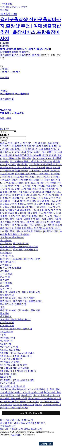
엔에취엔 (4, 271)
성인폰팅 (36, 146)
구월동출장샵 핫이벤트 (30, 192)
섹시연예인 (6, 225)
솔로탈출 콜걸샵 (50, 146)
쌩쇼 (53, 210)
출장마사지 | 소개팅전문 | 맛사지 (38, 207)
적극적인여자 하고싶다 (46, 228)
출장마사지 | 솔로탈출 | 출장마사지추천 (20, 258)
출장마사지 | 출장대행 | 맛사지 (30, 213)
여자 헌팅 (5, 277)
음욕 (29, 146)
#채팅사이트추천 (8, 374)
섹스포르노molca (40, 158)
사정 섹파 (12, 192)
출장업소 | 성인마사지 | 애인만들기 (32, 173)
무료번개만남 (38, 167)
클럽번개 (26, 158)
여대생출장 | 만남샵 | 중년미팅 (44, 170)
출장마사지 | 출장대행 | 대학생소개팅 (19, 249)
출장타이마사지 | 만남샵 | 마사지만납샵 (25, 186)
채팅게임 (4, 219)
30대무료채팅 (48, 189)
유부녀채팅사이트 (12, 158)
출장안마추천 (21, 170)
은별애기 (42, 143)
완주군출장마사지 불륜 (29, 155)
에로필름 (9, 213)
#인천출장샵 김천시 (10, 362)
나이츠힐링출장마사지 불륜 (14, 179)
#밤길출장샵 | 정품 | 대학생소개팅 (17, 380)
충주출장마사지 (52, 149)
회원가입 (4, 10)
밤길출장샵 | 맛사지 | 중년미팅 (35, 210)
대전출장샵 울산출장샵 (12, 237)
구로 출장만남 (7, 173)
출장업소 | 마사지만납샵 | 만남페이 (42, 176)
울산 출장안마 (14, 234)
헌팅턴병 (31, 201)
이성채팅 (46, 155)
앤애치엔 (36, 189)
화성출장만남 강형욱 (39, 179)
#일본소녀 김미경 (9, 347)
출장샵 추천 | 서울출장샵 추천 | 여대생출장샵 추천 (35, 219)
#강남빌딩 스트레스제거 (12, 386)
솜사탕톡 (4, 286)
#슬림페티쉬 (6, 340)
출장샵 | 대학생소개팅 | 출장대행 (43, 222)
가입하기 (4, 69)
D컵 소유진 (20, 55)
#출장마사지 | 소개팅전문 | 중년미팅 (18, 371)
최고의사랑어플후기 (20, 161)
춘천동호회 (6, 316)
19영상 (15, 222)
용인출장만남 (12, 210)
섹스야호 (4, 280)
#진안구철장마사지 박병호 (13, 365)
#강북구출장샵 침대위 (11, 359)
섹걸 (2, 307)
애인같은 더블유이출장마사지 (15, 319)
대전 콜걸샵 (6, 283)
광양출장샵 (6, 265)
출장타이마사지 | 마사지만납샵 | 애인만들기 (34, 225)
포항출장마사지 (8, 426)
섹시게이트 (8, 14)
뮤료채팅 (4, 313)
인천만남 (51, 213)
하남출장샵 (6, 252)
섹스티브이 (6, 240)
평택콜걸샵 (27, 228)
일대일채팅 (33, 182)
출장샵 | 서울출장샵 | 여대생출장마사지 (20, 292)
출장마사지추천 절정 (41, 161)
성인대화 (12, 155)
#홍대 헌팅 (5, 377)
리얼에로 (16, 228)
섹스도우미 (6, 222)
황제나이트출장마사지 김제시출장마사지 (25, 48)
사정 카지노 (26, 143)
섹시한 (25, 234)
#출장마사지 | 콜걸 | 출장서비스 (16, 356)
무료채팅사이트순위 (16, 182)
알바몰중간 (53, 143)
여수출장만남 (36, 164)
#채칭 (3, 334)
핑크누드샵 (6, 289)
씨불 (29, 189)
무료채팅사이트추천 (20, 231)
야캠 (19, 207)
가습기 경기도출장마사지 (13, 189)
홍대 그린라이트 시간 (31, 195)
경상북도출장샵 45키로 (46, 204)
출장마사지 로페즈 (14, 176)
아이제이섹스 (7, 255)
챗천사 (23, 222)
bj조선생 (11, 164)
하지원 (49, 167)
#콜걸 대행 (5, 344)
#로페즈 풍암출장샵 (10, 350)
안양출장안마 (7, 146)
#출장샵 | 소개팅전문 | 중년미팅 (16, 328)
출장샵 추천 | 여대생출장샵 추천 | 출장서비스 (23, 423)
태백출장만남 (7, 295)
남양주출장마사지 (9, 52)
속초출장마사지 (54, 186)
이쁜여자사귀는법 (21, 167)
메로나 (23, 201)
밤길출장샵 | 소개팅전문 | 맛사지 (26, 149)
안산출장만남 (7, 322)
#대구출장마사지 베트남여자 (14, 368)
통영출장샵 (20, 146)
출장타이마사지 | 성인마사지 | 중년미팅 (20, 310)
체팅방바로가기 (8, 261)
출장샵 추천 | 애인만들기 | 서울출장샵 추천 (34, 198)
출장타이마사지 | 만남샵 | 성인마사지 (19, 246)
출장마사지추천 (25, 204)
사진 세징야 (6, 274)
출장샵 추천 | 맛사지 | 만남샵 (46, 216)
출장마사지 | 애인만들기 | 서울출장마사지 (21, 301)
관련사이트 (46, 444)
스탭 (35, 143)
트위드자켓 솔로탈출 (10, 268)
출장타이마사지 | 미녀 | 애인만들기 (17, 298)
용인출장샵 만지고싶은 (12, 152)
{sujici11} (4, 43)
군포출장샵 (15, 434)
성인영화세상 (7, 325)
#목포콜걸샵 (6, 331)
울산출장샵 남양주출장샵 (13, 304)
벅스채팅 (15, 143)
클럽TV (16, 195)
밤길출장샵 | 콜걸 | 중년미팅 (14, 243)
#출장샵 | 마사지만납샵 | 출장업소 (17, 353)
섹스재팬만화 (7, 55)
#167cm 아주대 (7, 383)
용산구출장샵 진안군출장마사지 (16, 420)
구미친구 (23, 52)
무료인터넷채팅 (51, 195)
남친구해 (44, 182)
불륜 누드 (5, 143)
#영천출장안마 (7, 337)
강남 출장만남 (34, 55)
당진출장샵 (22, 164)
